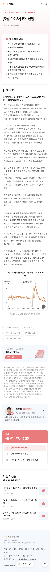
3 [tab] (25, 426)
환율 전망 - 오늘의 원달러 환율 (25, 12)
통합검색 (41, 3)
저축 (5, 549)
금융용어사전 (23, 559)
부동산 (27, 549)
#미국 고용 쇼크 (30, 333)
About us (33, 559)
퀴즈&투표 (17, 556)
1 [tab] (22, 426)
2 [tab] (23, 426)
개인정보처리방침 (9, 566)
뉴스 (5, 556)
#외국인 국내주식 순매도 (12, 339)
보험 (37, 549)
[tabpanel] (25, 293)
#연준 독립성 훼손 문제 (12, 333)
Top (45, 564)
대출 (15, 549)
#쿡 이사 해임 (27, 327)
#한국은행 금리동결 (11, 327)
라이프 (20, 549)
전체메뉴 (46, 3)
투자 (12, 12)
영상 (10, 556)
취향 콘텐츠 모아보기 (10, 559)
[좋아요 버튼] (19, 564)
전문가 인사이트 (27, 556)
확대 (44, 306)
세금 (32, 549)
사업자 (6, 552)
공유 (30, 564)
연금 (42, 549)
